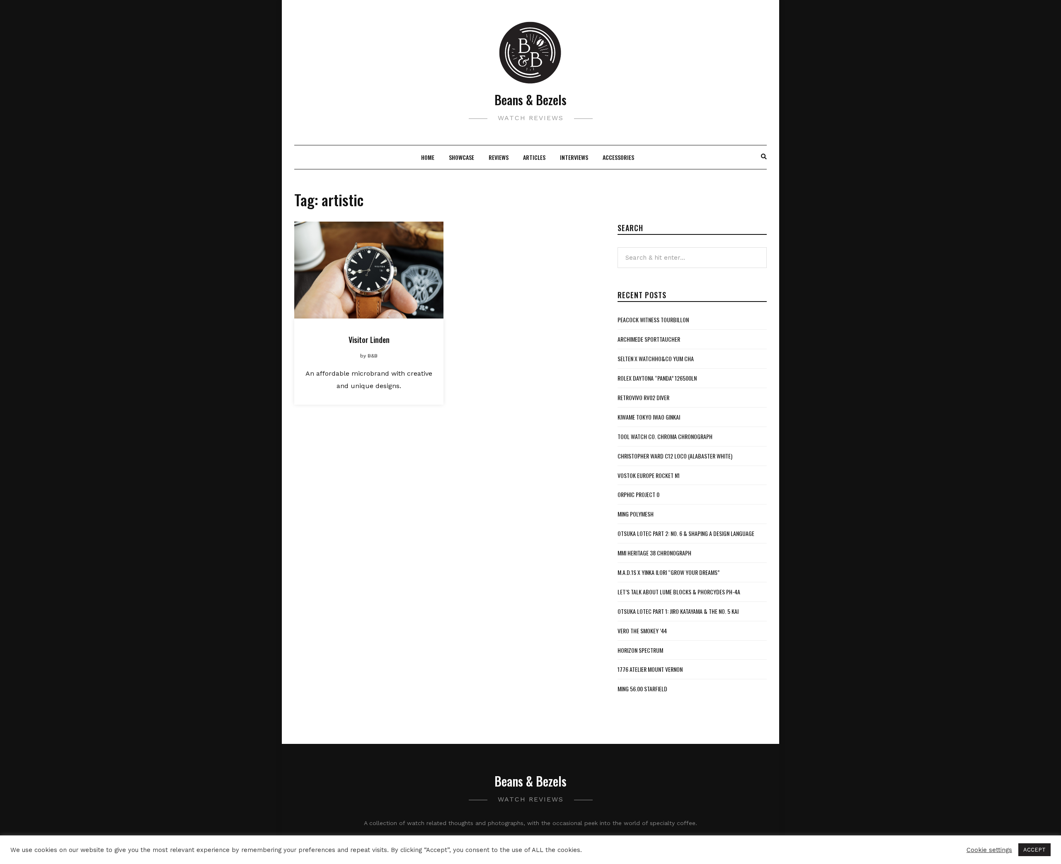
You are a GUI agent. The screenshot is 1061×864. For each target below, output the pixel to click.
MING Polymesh (636, 513)
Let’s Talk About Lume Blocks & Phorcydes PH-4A (679, 591)
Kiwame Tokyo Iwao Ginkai (649, 417)
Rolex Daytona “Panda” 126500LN (657, 378)
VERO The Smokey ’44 (642, 630)
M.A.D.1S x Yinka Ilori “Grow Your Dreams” (668, 572)
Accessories (618, 157)
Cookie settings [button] (989, 850)
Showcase (461, 157)
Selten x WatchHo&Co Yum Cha (656, 358)
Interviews (574, 157)
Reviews (499, 157)
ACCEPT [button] (1034, 850)
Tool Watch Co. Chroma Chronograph (665, 436)
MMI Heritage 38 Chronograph (654, 552)
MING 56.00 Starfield (642, 688)
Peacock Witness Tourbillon (653, 319)
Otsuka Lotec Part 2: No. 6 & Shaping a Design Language (686, 533)
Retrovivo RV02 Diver (643, 397)
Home (427, 157)
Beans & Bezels (530, 99)
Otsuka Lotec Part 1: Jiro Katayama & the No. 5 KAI (678, 611)
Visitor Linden (369, 339)
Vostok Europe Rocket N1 (649, 475)
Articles (534, 157)
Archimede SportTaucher (649, 339)
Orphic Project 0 (638, 494)
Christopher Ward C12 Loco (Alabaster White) (675, 455)
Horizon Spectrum (640, 650)
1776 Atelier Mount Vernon (650, 669)
